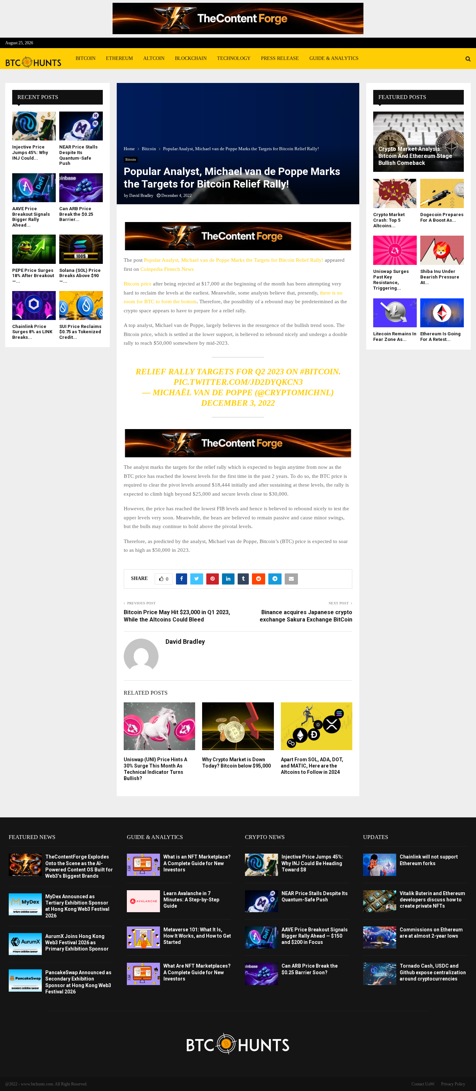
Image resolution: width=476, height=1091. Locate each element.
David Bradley (141, 195)
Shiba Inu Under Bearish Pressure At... (439, 277)
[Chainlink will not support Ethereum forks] (379, 865)
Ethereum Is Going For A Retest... (440, 336)
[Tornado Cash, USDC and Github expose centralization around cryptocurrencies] (379, 974)
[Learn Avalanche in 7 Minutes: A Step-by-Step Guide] (143, 901)
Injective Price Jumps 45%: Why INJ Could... (30, 152)
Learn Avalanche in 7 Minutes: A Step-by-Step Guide (191, 900)
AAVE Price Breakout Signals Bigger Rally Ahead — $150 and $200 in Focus (315, 936)
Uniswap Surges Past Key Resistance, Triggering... (391, 280)
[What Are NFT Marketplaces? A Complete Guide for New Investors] (143, 974)
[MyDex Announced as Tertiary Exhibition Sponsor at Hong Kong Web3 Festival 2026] (25, 904)
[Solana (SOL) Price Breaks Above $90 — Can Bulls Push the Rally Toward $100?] (81, 249)
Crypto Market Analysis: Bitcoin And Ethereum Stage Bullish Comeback (415, 156)
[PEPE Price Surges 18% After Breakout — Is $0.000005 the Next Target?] (34, 249)
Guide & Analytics (334, 58)
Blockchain (191, 58)
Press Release (280, 58)
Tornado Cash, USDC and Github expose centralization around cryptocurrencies (433, 972)
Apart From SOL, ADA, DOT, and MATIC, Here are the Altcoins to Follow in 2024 (312, 766)
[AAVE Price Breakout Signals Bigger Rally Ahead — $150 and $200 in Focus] (34, 187)
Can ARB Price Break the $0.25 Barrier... (76, 214)
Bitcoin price (138, 284)
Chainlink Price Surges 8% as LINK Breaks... (32, 332)
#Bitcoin (319, 371)
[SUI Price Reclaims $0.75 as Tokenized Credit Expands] (81, 305)
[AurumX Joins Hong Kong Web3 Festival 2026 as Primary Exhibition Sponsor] (25, 944)
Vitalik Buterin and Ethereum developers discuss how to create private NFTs (432, 900)
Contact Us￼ (423, 1084)
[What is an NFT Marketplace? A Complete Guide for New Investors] (143, 865)
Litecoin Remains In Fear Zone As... (394, 336)
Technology (234, 58)
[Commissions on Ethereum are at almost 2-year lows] (379, 937)
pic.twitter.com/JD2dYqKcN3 (238, 382)
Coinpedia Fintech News (167, 269)
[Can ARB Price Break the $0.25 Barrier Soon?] (81, 187)
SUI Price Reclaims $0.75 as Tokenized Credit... (80, 332)
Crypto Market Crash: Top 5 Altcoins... (389, 220)
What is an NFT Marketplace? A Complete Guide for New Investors (197, 863)
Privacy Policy (453, 1084)
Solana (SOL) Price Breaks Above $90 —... (80, 276)
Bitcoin (85, 58)
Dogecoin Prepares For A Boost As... (441, 217)
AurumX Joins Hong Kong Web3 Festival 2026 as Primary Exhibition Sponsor (77, 942)
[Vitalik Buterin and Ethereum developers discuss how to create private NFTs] (379, 901)
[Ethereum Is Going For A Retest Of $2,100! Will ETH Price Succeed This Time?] (442, 312)
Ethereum (119, 58)
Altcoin (153, 58)
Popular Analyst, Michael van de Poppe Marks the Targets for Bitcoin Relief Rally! (233, 260)
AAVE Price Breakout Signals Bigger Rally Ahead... (31, 217)
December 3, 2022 (238, 402)
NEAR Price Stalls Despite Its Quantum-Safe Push (78, 155)
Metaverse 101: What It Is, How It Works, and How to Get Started (197, 936)
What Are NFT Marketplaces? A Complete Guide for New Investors (197, 972)
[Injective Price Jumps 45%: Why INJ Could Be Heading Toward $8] (34, 126)
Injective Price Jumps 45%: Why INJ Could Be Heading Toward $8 (312, 863)
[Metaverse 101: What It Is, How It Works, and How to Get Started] (143, 937)
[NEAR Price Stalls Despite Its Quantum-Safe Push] (81, 126)
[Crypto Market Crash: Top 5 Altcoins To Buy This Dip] (395, 193)
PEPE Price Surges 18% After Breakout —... (33, 276)
